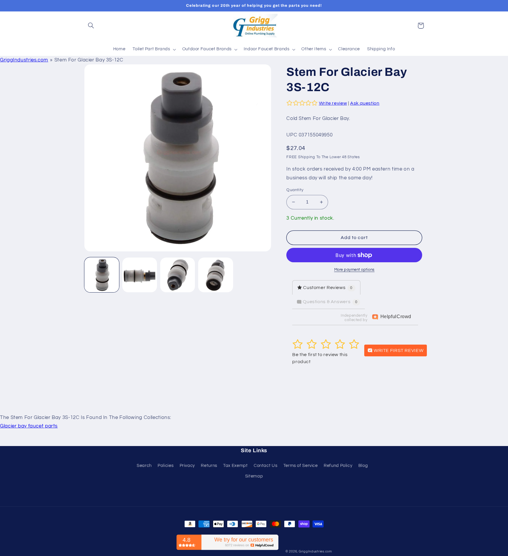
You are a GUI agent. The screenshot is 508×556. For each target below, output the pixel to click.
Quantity (294, 190)
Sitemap (254, 476)
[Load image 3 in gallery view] (177, 275)
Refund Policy (338, 465)
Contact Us (265, 465)
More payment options (354, 270)
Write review (333, 103)
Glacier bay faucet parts (29, 426)
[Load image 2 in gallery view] (139, 275)
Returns (209, 465)
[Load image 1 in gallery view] (101, 275)
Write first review (397, 350)
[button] (91, 25)
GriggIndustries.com (24, 60)
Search (144, 465)
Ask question (365, 103)
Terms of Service (300, 465)
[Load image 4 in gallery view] (215, 275)
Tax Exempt (235, 465)
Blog (363, 465)
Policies (165, 465)
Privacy (187, 465)
